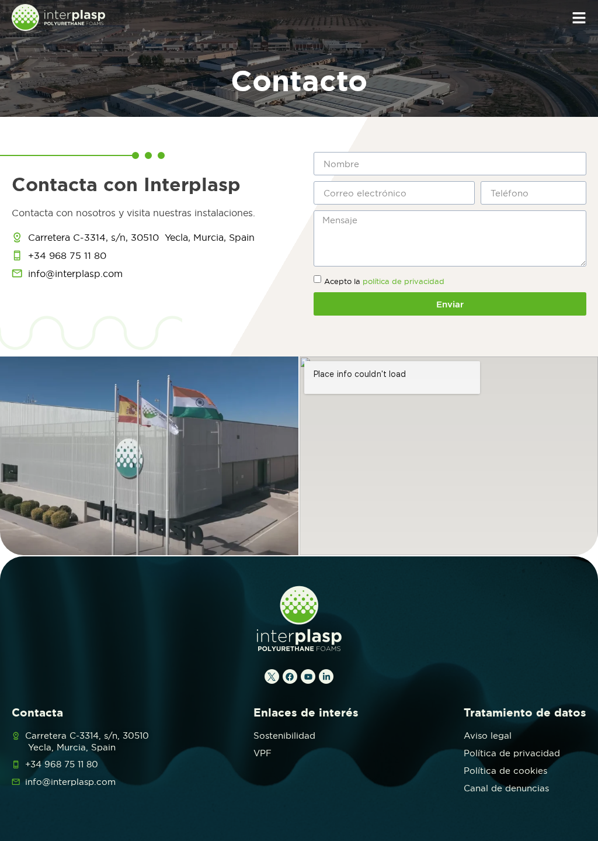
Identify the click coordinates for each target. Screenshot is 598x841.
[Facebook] (290, 676)
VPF (262, 753)
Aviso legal (488, 735)
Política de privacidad (512, 753)
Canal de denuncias (506, 788)
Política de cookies (505, 770)
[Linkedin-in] (326, 676)
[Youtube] (308, 676)
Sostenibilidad (284, 735)
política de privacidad (403, 281)
